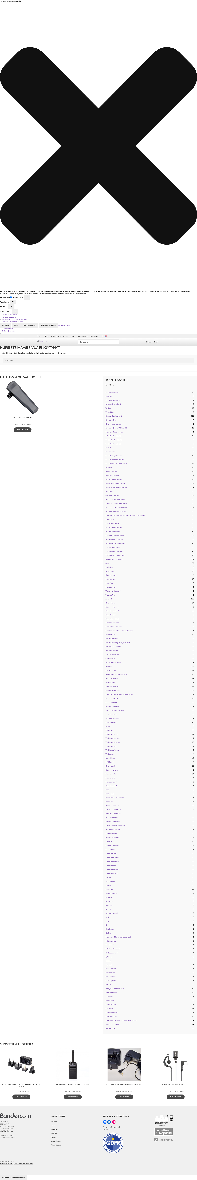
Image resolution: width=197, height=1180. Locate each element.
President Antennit (112, 623)
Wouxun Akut (110, 595)
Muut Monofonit (111, 817)
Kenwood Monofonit (113, 810)
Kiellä (16, 325)
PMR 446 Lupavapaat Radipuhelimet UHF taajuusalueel (125, 515)
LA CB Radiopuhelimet (113, 456)
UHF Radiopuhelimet (113, 531)
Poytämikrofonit (111, 833)
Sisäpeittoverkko (111, 893)
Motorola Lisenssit (112, 476)
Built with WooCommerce (23, 1164)
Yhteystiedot (94, 336)
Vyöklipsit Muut (111, 746)
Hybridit (108, 909)
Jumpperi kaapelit (111, 913)
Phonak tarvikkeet (112, 1012)
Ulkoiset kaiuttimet (112, 837)
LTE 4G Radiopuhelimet (113, 480)
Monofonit (109, 802)
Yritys (72, 336)
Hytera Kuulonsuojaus (113, 424)
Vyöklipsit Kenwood (112, 738)
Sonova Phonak (111, 992)
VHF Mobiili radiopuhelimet (115, 555)
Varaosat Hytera (111, 853)
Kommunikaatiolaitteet (113, 416)
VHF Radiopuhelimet (112, 547)
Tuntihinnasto (110, 881)
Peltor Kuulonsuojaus (113, 436)
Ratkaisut (56, 336)
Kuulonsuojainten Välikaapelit (116, 428)
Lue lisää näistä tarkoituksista (12, 322)
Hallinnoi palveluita (9, 317)
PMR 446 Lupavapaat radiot (115, 535)
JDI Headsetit (110, 682)
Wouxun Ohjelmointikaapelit (115, 511)
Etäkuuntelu (109, 1001)
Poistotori (109, 889)
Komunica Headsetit (112, 690)
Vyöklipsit (109, 730)
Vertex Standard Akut (113, 591)
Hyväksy (5, 325)
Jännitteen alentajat (112, 400)
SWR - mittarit (110, 969)
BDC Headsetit (110, 670)
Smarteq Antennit (111, 639)
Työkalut (108, 965)
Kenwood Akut (110, 575)
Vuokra (108, 885)
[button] (98, 146)
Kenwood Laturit (111, 770)
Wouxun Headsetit (112, 718)
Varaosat (108, 841)
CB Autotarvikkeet (112, 655)
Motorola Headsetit (112, 698)
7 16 (107, 921)
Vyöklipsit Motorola (112, 742)
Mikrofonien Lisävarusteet (114, 798)
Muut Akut (109, 583)
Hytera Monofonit (112, 806)
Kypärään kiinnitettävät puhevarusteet (119, 694)
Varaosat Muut (110, 865)
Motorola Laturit (111, 774)
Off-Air (108, 985)
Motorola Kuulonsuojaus (114, 432)
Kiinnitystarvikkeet (112, 845)
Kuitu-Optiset (110, 981)
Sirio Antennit (110, 635)
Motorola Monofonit (112, 814)
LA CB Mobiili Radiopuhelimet (116, 464)
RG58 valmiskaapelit (112, 949)
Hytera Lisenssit (111, 472)
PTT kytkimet (110, 849)
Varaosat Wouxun (111, 873)
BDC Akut (109, 567)
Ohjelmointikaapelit (112, 495)
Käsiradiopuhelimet (112, 523)
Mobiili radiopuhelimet (113, 527)
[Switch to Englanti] (106, 336)
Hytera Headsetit (111, 678)
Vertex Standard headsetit (114, 710)
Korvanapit (109, 1008)
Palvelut (65, 336)
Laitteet (108, 448)
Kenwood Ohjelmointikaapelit (116, 503)
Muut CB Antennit (112, 619)
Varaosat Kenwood (112, 857)
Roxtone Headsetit (112, 706)
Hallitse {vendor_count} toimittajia (14, 319)
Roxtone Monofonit (112, 822)
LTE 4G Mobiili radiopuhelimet (116, 487)
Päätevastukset (110, 941)
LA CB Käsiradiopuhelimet (114, 460)
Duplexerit (109, 905)
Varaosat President (112, 869)
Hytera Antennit (111, 603)
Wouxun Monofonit (112, 829)
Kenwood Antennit (112, 607)
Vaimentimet (110, 973)
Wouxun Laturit (111, 786)
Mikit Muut (109, 794)
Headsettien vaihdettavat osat (116, 674)
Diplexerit (109, 901)
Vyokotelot (109, 754)
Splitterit (108, 957)
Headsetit (108, 666)
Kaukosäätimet (110, 1004)
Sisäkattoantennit (111, 953)
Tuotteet (47, 336)
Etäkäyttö (108, 396)
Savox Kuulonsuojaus (113, 444)
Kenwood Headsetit (112, 686)
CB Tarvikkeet (110, 658)
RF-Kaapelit (109, 945)
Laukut (107, 726)
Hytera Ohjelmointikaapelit (115, 499)
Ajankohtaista (82, 336)
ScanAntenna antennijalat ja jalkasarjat (119, 631)
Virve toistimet (110, 977)
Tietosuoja (106, 1129)
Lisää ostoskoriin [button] (22, 430)
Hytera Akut (109, 571)
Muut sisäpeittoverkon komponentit (118, 937)
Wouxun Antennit (111, 651)
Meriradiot (109, 491)
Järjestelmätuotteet (112, 392)
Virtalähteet (109, 412)
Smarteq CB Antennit (113, 647)
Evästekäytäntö (7, 329)
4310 (107, 917)
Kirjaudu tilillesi (151, 342)
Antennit (108, 599)
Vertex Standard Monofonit (115, 826)
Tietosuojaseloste (8, 331)
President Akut (110, 587)
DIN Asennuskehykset (113, 662)
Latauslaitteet (110, 758)
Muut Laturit (110, 778)
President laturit (111, 782)
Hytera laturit (110, 766)
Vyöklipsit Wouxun (112, 750)
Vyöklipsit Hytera (111, 734)
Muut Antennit (110, 615)
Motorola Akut (110, 579)
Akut (107, 563)
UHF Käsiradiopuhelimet (114, 539)
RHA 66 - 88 (109, 519)
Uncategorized (110, 1028)
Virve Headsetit (111, 714)
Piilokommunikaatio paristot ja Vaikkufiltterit (121, 1020)
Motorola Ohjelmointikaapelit (116, 507)
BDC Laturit (109, 762)
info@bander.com (6, 1131)
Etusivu (39, 336)
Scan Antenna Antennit (113, 627)
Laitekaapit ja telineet (113, 404)
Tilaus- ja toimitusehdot (111, 1127)
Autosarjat (109, 996)
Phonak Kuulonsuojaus (113, 440)
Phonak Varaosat (111, 1016)
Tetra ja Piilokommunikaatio (115, 989)
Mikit (107, 790)
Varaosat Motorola (112, 861)
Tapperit (108, 961)
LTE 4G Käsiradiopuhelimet (115, 483)
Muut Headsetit (111, 702)
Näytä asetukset (29, 325)
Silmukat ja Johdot (112, 1024)
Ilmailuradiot (110, 452)
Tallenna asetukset (48, 325)
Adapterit (108, 897)
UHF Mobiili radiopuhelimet (115, 543)
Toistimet (108, 408)
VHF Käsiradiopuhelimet (114, 551)
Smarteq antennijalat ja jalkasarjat (117, 643)
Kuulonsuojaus (110, 420)
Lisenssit (108, 468)
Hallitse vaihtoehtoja (9, 315)
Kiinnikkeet (109, 929)
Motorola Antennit (112, 611)
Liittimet (108, 933)
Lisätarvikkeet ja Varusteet (114, 559)
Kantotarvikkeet (111, 722)
